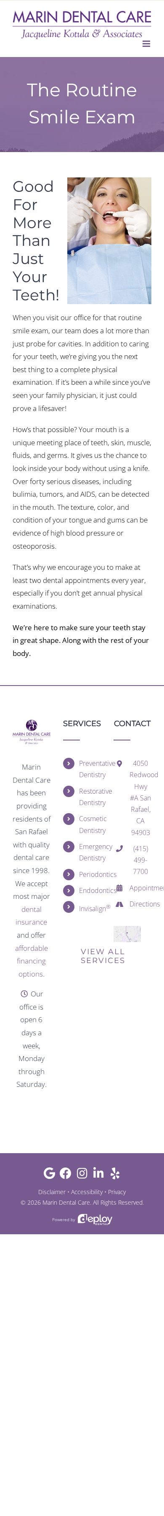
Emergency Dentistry (90, 852)
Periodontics (90, 874)
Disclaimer (52, 1192)
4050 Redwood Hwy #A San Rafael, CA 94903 (140, 798)
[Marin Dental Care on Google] (49, 1175)
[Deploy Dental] (95, 1219)
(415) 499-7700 (140, 860)
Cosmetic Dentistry (90, 824)
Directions (140, 904)
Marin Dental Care (66, 1202)
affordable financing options (31, 961)
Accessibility (87, 1192)
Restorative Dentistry (90, 797)
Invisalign (90, 908)
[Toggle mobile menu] (147, 43)
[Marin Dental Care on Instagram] (82, 1175)
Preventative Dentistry (90, 769)
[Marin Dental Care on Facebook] (65, 1175)
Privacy (117, 1192)
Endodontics (90, 890)
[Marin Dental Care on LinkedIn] (98, 1175)
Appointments (140, 888)
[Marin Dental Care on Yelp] (115, 1175)
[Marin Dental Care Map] (127, 929)
